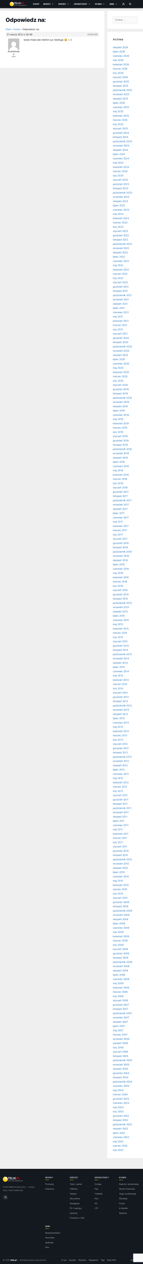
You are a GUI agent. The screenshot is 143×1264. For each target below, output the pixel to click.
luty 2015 (118, 637)
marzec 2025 (120, 120)
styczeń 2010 (120, 897)
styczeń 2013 (120, 744)
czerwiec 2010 (121, 876)
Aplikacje (49, 1242)
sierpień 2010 (120, 868)
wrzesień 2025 (121, 94)
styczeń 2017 (120, 538)
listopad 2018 (120, 444)
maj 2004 (118, 1090)
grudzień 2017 (121, 491)
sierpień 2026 (120, 47)
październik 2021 (122, 295)
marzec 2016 (120, 581)
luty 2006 (118, 1047)
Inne (111, 4)
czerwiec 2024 (121, 158)
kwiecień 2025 (121, 115)
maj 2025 (118, 111)
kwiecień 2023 (121, 218)
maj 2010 (118, 880)
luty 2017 (118, 534)
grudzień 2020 (121, 338)
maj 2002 (118, 1141)
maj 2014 (118, 675)
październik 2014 (122, 654)
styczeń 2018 (120, 487)
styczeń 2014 (120, 692)
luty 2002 (118, 1150)
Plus (96, 1198)
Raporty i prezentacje (129, 1184)
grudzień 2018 (121, 440)
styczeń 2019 (120, 436)
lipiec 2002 (119, 1133)
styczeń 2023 (120, 231)
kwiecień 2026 (121, 64)
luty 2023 (118, 226)
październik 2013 (122, 705)
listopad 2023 (120, 188)
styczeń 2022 (120, 282)
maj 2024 (118, 162)
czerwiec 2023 (121, 209)
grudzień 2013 (121, 697)
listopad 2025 (120, 85)
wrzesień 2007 (121, 1017)
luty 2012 (118, 791)
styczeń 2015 (120, 641)
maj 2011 (118, 829)
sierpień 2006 (120, 1043)
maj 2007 (118, 1030)
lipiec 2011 (118, 820)
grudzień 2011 (120, 799)
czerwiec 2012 (121, 774)
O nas (64, 1260)
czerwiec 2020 (121, 363)
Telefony (74, 1189)
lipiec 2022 (119, 256)
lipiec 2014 (119, 667)
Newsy (47, 4)
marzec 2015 (120, 632)
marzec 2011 (120, 838)
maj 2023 (118, 214)
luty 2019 (118, 432)
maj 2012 (118, 778)
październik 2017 (122, 500)
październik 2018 (122, 449)
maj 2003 (118, 1107)
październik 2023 (122, 192)
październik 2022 (122, 244)
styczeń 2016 (120, 590)
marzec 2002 (120, 1145)
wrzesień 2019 (121, 402)
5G (96, 1203)
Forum (16, 29)
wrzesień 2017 (121, 504)
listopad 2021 (120, 291)
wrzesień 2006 (121, 1039)
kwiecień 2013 (121, 731)
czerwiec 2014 (121, 671)
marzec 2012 (120, 786)
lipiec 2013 (119, 718)
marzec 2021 (120, 325)
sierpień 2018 (120, 457)
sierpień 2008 (120, 970)
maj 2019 (118, 419)
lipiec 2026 (119, 51)
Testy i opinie (76, 1184)
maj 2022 (118, 265)
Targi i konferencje (127, 1194)
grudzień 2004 (121, 1073)
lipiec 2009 (119, 923)
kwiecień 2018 (121, 474)
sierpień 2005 (120, 1068)
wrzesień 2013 (121, 709)
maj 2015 (118, 624)
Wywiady (123, 1198)
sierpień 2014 (120, 662)
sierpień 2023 (120, 201)
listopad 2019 (120, 393)
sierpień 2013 (120, 714)
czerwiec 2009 (121, 927)
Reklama (123, 1213)
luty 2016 (118, 585)
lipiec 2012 (119, 769)
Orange (98, 1184)
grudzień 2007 (121, 1004)
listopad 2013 (120, 701)
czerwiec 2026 (121, 56)
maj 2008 (118, 983)
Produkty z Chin (77, 1218)
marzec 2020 (120, 376)
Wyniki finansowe (127, 1189)
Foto (47, 1247)
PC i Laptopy (76, 1208)
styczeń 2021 (120, 333)
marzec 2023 (120, 222)
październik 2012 (122, 756)
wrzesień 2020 (121, 350)
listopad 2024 (120, 137)
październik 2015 (122, 603)
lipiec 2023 (119, 205)
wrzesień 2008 (121, 966)
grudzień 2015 (121, 594)
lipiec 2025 (119, 102)
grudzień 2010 (121, 850)
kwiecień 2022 (121, 269)
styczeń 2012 (120, 795)
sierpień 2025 (120, 98)
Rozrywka (49, 1237)
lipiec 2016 (119, 564)
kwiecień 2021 (121, 321)
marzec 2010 (120, 889)
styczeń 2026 (120, 77)
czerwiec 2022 (121, 261)
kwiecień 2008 (121, 987)
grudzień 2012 (121, 748)
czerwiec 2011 (120, 825)
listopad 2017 (120, 496)
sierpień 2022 (120, 252)
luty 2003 (118, 1111)
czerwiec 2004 (121, 1085)
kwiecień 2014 (121, 680)
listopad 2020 (120, 342)
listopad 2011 (120, 803)
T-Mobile (99, 1194)
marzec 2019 (120, 427)
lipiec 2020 (119, 359)
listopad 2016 (120, 547)
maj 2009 (118, 932)
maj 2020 (118, 367)
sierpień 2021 (120, 303)
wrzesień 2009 (121, 915)
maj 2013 (118, 726)
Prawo (122, 1203)
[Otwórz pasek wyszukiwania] (130, 4)
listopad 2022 (120, 239)
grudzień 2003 (121, 1098)
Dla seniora (75, 1198)
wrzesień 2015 (121, 607)
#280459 (92, 34)
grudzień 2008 (121, 953)
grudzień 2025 (121, 81)
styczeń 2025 (120, 128)
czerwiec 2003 (121, 1103)
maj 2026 (118, 60)
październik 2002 (122, 1124)
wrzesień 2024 (121, 145)
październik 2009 (122, 910)
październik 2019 (122, 397)
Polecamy (49, 1189)
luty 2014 (118, 688)
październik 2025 (122, 90)
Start (36, 4)
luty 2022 (118, 278)
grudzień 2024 (121, 132)
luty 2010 (118, 893)
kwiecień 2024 (121, 167)
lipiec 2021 (119, 308)
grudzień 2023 (121, 184)
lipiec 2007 (119, 1026)
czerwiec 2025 (121, 107)
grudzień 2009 (121, 902)
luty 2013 (118, 739)
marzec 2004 (120, 1094)
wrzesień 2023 (121, 196)
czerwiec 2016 (121, 568)
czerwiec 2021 (121, 312)
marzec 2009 (120, 940)
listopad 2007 (120, 1009)
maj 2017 (118, 521)
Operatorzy (80, 4)
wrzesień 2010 (121, 863)
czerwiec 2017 (121, 517)
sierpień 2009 (120, 919)
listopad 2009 (120, 906)
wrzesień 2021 (121, 299)
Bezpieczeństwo (52, 1233)
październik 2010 (122, 859)
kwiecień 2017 (121, 526)
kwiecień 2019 (121, 423)
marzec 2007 (120, 1034)
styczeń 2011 (120, 846)
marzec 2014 (120, 684)
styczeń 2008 (120, 1000)
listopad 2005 (120, 1056)
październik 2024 (122, 141)
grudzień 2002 (121, 1115)
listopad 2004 (120, 1077)
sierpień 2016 (120, 560)
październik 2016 (122, 551)
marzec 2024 (120, 171)
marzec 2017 (120, 530)
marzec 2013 (120, 735)
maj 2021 (118, 316)
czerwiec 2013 (121, 722)
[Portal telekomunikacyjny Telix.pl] (13, 1179)
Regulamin (93, 1260)
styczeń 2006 (120, 1051)
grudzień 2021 (121, 286)
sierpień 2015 (120, 611)
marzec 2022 (120, 273)
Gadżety (74, 1213)
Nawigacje (74, 1203)
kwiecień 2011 (120, 833)
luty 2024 (118, 175)
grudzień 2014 (121, 645)
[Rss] (5, 1197)
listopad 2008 (120, 957)
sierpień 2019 (120, 406)
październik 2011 (122, 808)
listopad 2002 (120, 1120)
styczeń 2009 (120, 949)
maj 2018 (118, 470)
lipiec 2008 (119, 974)
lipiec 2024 (119, 154)
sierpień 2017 (120, 509)
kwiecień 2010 (121, 885)
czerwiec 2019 (121, 415)
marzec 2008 (120, 991)
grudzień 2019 (121, 389)
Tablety (73, 1194)
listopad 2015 (120, 598)
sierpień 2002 (120, 1128)
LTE (96, 1208)
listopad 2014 (120, 650)
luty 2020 (118, 380)
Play (96, 1189)
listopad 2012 (120, 752)
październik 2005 (122, 1060)
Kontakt (72, 1260)
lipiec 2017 (119, 513)
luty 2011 (118, 842)
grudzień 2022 (121, 235)
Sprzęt (62, 4)
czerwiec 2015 (121, 620)
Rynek (98, 4)
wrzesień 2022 (121, 248)
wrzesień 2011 (121, 812)
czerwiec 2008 (121, 979)
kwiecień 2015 (121, 628)
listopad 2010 (120, 855)
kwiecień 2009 (121, 936)
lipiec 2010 (119, 872)
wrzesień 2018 (121, 453)
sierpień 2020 (120, 355)
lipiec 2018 (119, 461)
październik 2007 (122, 1013)
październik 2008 (122, 962)
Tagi (103, 1260)
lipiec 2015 (119, 615)
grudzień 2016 (121, 543)
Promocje (49, 1184)
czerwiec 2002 (121, 1137)
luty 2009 (118, 945)
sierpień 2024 (120, 150)
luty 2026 (118, 73)
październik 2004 (122, 1081)
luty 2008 (118, 996)
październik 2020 (122, 346)
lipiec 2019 (119, 410)
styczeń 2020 (120, 385)
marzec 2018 (120, 479)
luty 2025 (118, 124)
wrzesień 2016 (121, 556)
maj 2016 (118, 573)
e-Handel (123, 1208)
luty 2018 (118, 483)
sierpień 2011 (120, 816)
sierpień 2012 (120, 765)
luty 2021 (118, 329)
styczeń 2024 (120, 179)
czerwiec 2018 (121, 466)
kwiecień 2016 (121, 577)
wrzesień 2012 (121, 761)
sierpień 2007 (120, 1021)
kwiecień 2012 (121, 782)
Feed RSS (111, 1260)
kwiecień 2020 (121, 372)
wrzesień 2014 (121, 658)
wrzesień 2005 (121, 1064)
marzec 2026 (120, 68)
